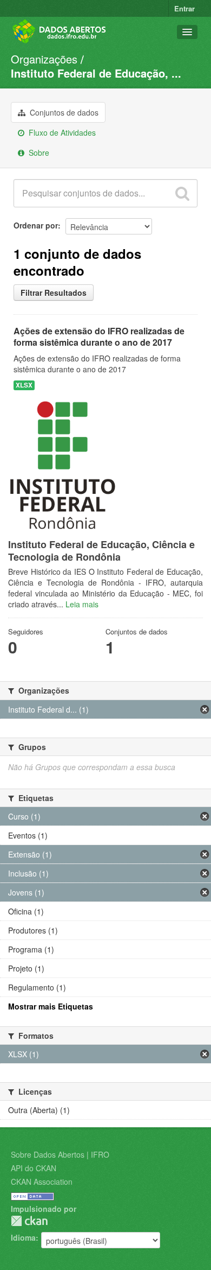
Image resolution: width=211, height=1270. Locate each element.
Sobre (38, 152)
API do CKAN (33, 1168)
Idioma (23, 1237)
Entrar (184, 8)
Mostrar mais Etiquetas (50, 1006)
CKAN (29, 1221)
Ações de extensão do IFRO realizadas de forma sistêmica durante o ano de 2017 (99, 336)
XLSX (24, 385)
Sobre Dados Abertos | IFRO (60, 1154)
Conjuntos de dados (63, 112)
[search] (182, 193)
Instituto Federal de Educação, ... (96, 73)
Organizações (44, 59)
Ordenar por (36, 225)
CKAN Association (41, 1181)
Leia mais (81, 604)
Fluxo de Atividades (61, 132)
